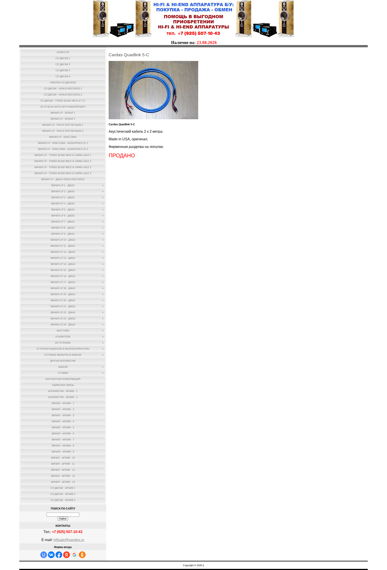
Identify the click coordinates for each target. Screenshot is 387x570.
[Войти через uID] (43, 554)
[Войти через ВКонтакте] (51, 554)
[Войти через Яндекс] (66, 554)
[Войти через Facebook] (59, 554)
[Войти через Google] (74, 554)
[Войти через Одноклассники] (82, 554)
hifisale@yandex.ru (69, 540)
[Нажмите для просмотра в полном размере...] (153, 118)
